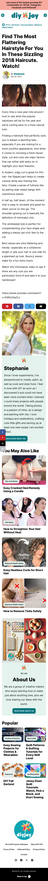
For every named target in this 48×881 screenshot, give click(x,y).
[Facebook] (21, 860)
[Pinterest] (32, 860)
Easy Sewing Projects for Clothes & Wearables (12, 750)
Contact (24, 854)
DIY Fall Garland (8, 782)
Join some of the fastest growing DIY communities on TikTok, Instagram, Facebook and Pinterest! (24, 5)
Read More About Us (24, 711)
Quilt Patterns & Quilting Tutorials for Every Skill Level (35, 751)
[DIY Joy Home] (25, 15)
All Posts (15, 25)
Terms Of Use (8, 849)
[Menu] (2, 15)
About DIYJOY (37, 844)
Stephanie (19, 74)
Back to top (22, 876)
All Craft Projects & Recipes (16, 844)
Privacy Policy (39, 849)
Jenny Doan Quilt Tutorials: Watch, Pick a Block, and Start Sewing (35, 789)
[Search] (45, 15)
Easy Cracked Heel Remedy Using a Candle (21, 489)
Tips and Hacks (26, 25)
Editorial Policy (23, 849)
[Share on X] (3, 443)
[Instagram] (16, 860)
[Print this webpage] (3, 449)
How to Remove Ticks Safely (22, 611)
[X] (26, 860)
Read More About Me (16, 439)
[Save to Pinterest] (3, 437)
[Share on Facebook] (3, 432)
